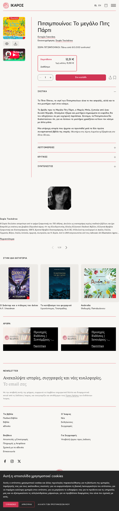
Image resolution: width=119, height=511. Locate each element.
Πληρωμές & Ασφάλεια (14, 444)
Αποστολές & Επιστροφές (15, 440)
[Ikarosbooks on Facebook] (5, 461)
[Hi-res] (15, 43)
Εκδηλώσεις (67, 422)
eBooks (7, 426)
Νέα (63, 418)
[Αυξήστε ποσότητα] (50, 77)
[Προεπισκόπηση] (7, 43)
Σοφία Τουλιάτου (64, 41)
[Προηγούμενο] (53, 247)
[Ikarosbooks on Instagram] (12, 461)
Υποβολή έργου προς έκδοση (75, 440)
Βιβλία (6, 422)
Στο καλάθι (80, 77)
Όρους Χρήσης (72, 396)
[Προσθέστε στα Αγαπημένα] (114, 77)
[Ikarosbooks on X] (19, 461)
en (99, 6)
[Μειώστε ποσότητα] (40, 77)
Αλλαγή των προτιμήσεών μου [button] (54, 504)
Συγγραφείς (66, 426)
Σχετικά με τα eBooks (13, 448)
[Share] (110, 77)
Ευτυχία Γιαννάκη (46, 37)
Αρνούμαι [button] (27, 504)
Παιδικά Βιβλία (10, 418)
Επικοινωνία (9, 452)
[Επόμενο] (66, 247)
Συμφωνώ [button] (11, 504)
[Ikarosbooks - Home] (31, 5)
